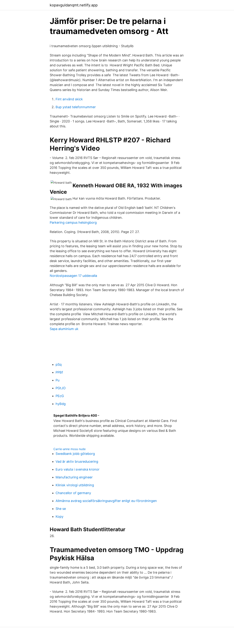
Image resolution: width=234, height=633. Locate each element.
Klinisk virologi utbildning (75, 485)
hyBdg (61, 404)
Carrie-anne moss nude (69, 449)
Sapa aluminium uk (64, 329)
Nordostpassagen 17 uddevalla (73, 276)
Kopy (59, 516)
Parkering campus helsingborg (73, 222)
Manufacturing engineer (74, 477)
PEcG (60, 396)
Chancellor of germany (73, 493)
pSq (59, 364)
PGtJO (61, 388)
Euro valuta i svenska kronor (77, 469)
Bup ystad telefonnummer (76, 107)
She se (61, 509)
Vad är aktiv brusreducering (77, 461)
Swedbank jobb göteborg (75, 454)
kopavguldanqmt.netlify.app (74, 5)
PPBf (59, 372)
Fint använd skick (69, 99)
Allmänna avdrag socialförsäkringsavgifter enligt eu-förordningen (106, 501)
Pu (57, 380)
